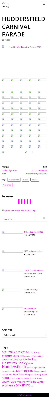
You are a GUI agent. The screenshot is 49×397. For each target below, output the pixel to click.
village (11, 381)
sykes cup (20, 378)
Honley (22, 363)
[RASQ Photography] (5, 5)
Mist (14, 371)
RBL (10, 374)
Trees (26, 378)
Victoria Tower (36, 378)
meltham (8, 371)
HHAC (35, 360)
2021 (5, 352)
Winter (40, 381)
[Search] (44, 218)
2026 (37, 353)
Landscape (31, 367)
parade (35, 179)
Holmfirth (9, 363)
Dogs (20, 360)
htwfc (30, 363)
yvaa (32, 386)
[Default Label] (30, 201)
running (37, 374)
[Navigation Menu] (44, 4)
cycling (14, 359)
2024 (25, 352)
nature (32, 370)
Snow (44, 374)
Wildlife (31, 381)
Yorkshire (7, 185)
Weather (21, 381)
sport (6, 377)
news (25, 179)
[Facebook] (18, 201)
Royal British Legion (23, 374)
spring (13, 378)
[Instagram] (27, 201)
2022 (12, 352)
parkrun (5, 374)
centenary (27, 356)
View (4, 381)
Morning (22, 371)
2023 (19, 352)
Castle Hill (18, 355)
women (7, 385)
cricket (35, 356)
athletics (7, 355)
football (27, 359)
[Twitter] (24, 201)
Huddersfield (14, 179)
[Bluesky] (21, 201)
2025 (32, 352)
